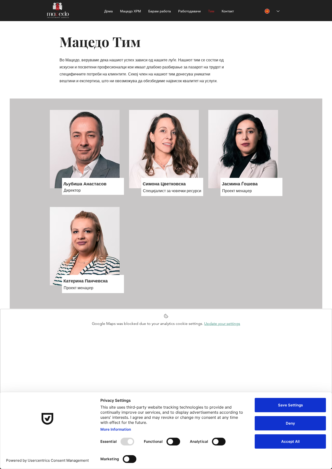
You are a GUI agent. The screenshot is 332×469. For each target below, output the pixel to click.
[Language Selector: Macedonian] (272, 11)
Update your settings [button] (222, 323)
